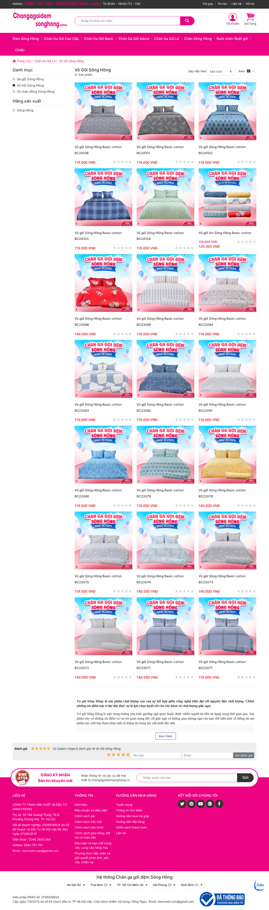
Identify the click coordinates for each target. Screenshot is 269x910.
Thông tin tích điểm (129, 810)
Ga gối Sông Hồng (30, 79)
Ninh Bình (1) (189, 885)
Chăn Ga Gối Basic (98, 38)
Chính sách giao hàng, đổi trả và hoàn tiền (92, 835)
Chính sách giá (85, 816)
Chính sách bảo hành (89, 827)
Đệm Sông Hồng (26, 38)
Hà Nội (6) (74, 885)
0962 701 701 (38, 3)
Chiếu (20, 50)
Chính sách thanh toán (131, 827)
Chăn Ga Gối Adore (134, 38)
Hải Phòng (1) (162, 885)
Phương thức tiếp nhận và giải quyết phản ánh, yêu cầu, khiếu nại (92, 857)
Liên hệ (236, 3)
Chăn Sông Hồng (198, 38)
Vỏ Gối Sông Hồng (30, 85)
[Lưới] (248, 71)
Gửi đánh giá (243, 755)
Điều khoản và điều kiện (91, 810)
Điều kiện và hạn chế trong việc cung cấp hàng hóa (93, 845)
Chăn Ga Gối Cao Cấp (61, 38)
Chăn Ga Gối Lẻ (166, 38)
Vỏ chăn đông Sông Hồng (35, 92)
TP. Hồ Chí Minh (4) (130, 885)
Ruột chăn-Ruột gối (232, 38)
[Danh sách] (254, 71)
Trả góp (207, 3)
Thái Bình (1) (98, 885)
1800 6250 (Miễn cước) (78, 3)
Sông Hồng (25, 110)
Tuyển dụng (124, 804)
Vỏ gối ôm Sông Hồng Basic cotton (225, 233)
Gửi (245, 777)
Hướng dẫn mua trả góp (132, 816)
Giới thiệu (81, 804)
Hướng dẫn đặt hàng (130, 821)
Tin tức (222, 3)
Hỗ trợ (250, 3)
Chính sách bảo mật (88, 821)
